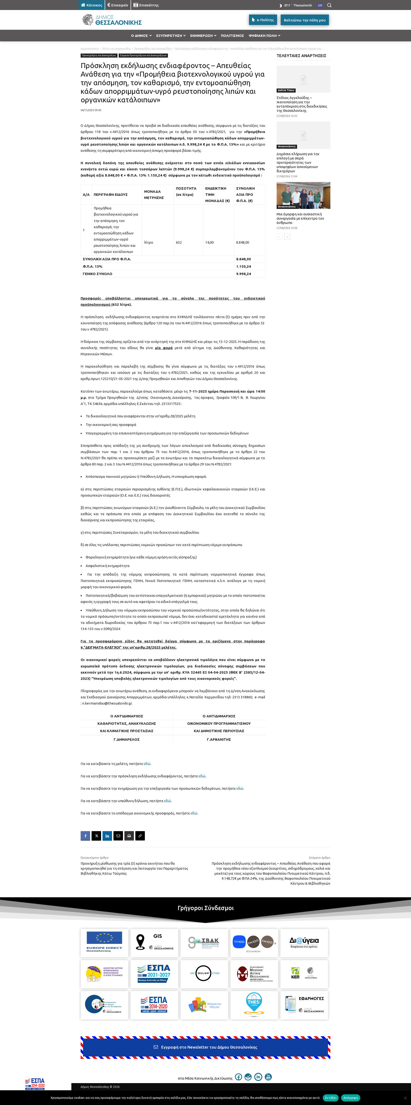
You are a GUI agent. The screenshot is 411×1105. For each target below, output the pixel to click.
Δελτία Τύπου (286, 90)
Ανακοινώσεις (287, 146)
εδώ (147, 764)
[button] (329, 5)
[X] (96, 836)
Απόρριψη (350, 1097)
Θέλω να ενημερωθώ (116, 48)
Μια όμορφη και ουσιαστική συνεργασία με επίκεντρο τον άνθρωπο (300, 218)
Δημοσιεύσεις (90, 48)
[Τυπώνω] (129, 836)
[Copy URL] (140, 836)
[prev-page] (280, 237)
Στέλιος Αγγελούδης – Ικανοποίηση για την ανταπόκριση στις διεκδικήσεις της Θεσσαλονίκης (302, 104)
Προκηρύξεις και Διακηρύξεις (153, 48)
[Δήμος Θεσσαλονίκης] (116, 20)
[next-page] (287, 237)
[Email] (118, 836)
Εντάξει (330, 1097)
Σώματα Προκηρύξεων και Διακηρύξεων (143, 55)
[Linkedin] (107, 836)
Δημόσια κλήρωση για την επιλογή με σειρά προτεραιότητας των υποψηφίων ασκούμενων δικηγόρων (298, 162)
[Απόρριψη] (405, 1097)
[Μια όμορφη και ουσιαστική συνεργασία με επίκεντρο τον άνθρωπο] (304, 195)
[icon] (238, 1079)
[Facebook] (85, 836)
